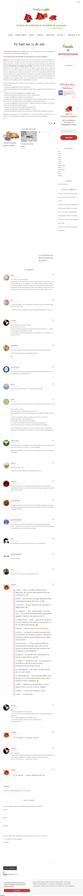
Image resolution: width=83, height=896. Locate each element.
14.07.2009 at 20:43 (15, 277)
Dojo (59, 155)
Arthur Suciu (15, 367)
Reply (53, 274)
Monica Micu (61, 169)
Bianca (59, 153)
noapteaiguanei (16, 520)
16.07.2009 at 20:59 (15, 571)
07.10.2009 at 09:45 (7, 788)
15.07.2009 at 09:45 (15, 386)
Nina (59, 171)
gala (12, 275)
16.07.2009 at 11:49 (15, 556)
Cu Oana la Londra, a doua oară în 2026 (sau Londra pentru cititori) (67, 197)
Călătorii (71, 35)
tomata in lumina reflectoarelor (57, 886)
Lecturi (60, 35)
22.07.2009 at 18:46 (15, 750)
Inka (12, 539)
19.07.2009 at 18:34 (15, 586)
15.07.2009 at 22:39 (15, 521)
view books (74, 97)
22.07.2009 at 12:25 (15, 734)
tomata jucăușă (40, 882)
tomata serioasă (49, 882)
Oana (59, 173)
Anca (59, 151)
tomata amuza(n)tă (58, 882)
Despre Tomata (20, 35)
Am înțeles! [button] (17, 890)
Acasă (10, 35)
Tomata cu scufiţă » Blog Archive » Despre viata (16, 790)
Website (5, 826)
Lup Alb (13, 320)
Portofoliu (50, 35)
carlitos (13, 481)
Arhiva (31, 35)
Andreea (65, 91)
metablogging (58, 884)
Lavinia (60, 161)
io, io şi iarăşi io (51, 884)
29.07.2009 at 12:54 (15, 771)
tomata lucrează (45, 886)
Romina (60, 175)
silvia (12, 399)
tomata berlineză (34, 884)
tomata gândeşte (43, 884)
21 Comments (32, 48)
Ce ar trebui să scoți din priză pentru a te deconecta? (46, 257)
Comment (6, 842)
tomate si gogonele (70, 886)
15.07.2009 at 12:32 (15, 483)
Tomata (13, 584)
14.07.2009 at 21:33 (15, 302)
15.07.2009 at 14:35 (15, 502)
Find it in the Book (63, 184)
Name (5, 809)
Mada (59, 163)
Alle (12, 569)
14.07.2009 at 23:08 (15, 347)
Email (5, 817)
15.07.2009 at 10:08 (15, 401)
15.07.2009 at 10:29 (15, 442)
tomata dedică (36, 886)
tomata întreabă (67, 884)
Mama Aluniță (61, 165)
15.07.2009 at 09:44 (15, 369)
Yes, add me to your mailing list (13, 839)
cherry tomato (67, 882)
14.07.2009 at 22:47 (15, 322)
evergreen (14, 345)
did (12, 300)
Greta (59, 157)
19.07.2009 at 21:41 (15, 707)
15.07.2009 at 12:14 (15, 465)
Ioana (59, 159)
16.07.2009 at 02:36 (15, 540)
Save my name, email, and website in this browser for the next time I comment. (25, 836)
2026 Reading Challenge (67, 86)
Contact (40, 35)
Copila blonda (15, 500)
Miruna (60, 167)
